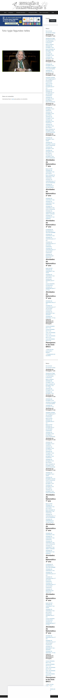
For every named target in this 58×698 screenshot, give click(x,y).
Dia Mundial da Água (50, 32)
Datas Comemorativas (43, 12)
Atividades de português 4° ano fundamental (50, 121)
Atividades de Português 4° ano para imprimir (50, 113)
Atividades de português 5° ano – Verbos (50, 139)
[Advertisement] (21, 42)
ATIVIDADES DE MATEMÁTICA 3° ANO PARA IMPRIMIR (50, 231)
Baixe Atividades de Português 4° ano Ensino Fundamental (50, 131)
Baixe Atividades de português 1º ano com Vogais (50, 51)
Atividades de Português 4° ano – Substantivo (50, 109)
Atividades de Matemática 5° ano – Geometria (50, 313)
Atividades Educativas (20, 12)
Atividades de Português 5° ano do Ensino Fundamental (50, 144)
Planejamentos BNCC (33, 12)
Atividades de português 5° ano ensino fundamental (50, 156)
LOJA (53, 12)
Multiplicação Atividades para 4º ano (50, 281)
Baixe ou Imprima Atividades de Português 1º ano (50, 46)
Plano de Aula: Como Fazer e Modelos (50, 351)
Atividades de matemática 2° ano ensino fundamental (50, 208)
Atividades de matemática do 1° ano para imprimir (50, 186)
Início (5, 12)
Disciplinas (11, 12)
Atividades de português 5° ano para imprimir (50, 152)
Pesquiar (48, 18)
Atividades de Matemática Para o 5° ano (51, 302)
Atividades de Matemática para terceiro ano (49, 256)
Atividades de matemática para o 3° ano (51, 239)
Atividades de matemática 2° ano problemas (50, 217)
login (13, 99)
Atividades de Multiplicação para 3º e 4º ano (50, 288)
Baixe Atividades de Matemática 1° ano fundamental (50, 176)
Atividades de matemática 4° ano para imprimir (50, 276)
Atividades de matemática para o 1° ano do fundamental (51, 181)
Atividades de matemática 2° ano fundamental (50, 203)
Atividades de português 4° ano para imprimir (50, 126)
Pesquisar (52, 20)
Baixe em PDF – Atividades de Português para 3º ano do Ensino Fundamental (50, 92)
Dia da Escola (49, 31)
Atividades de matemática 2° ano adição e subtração (50, 212)
